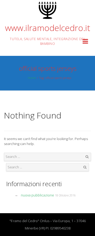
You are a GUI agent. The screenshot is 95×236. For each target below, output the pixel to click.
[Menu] (85, 42)
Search (87, 157)
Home (32, 78)
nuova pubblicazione (37, 195)
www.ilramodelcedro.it (47, 27)
